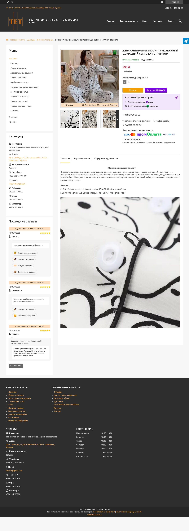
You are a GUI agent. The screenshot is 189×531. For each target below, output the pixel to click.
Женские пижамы (45, 40)
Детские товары (16, 408)
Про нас (12, 122)
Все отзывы (15, 366)
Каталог (13, 58)
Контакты (157, 21)
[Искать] (179, 21)
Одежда (31, 40)
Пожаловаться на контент (104, 512)
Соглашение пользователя (66, 405)
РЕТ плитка (13, 417)
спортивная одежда (20, 96)
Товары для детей (19, 101)
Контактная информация (65, 395)
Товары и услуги (127, 21)
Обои (10, 405)
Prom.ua (107, 509)
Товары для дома (19, 78)
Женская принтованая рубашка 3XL (28, 245)
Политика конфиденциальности (129, 512)
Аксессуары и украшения (22, 73)
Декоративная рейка (17, 414)
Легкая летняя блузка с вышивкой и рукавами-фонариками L (29, 300)
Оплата (57, 411)
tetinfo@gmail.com (17, 184)
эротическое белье (19, 92)
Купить (132, 90)
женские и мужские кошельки (24, 87)
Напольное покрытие (18, 421)
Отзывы (13, 117)
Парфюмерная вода (20, 82)
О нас (144, 21)
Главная (110, 21)
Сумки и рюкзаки (18, 68)
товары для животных (21, 106)
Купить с (151, 90)
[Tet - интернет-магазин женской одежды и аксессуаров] (15, 21)
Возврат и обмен (61, 398)
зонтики (14, 111)
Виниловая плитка (16, 411)
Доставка (58, 401)
